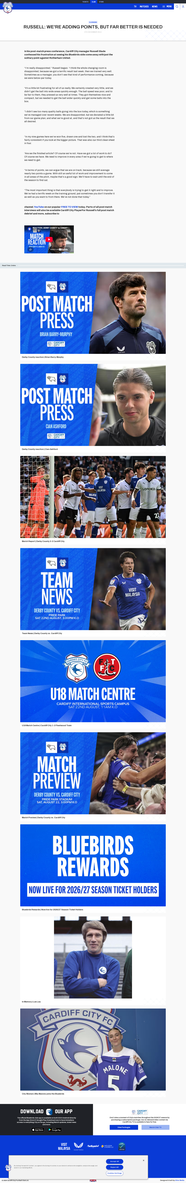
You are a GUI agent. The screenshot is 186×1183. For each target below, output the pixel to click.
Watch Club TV (155, 1127)
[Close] (143, 1160)
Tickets (85, 2)
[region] (78, 1167)
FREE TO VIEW (69, 207)
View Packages (124, 1127)
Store (101, 2)
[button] (8, 1168)
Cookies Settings (114, 1173)
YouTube (39, 207)
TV (135, 6)
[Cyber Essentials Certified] (122, 1146)
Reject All (115, 1167)
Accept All (114, 1161)
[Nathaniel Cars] (93, 1146)
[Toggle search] (177, 6)
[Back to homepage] (7, 7)
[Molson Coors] (107, 1146)
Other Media (179, 1180)
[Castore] (78, 1146)
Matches (144, 6)
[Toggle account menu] (183, 6)
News (154, 6)
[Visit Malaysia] (64, 1146)
